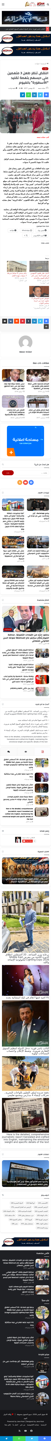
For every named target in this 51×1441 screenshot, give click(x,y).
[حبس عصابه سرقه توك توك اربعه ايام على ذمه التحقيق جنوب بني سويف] (13, 375)
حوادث (37, 64)
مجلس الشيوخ (16, 1219)
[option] (25, 870)
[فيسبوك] (46, 321)
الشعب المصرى (41, 1211)
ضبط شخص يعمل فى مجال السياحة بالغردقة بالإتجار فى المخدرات (38, 412)
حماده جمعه (41, 88)
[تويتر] (40, 321)
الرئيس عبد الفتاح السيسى (21, 1207)
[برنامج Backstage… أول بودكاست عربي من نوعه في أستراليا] (38, 505)
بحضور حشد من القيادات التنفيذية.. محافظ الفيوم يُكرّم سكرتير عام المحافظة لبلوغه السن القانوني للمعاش (26, 638)
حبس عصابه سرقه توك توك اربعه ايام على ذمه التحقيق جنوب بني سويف (14, 386)
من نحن (22, 1425)
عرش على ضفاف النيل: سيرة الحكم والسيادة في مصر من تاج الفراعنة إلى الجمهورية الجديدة (13, 554)
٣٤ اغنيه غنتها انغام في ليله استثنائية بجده (33, 720)
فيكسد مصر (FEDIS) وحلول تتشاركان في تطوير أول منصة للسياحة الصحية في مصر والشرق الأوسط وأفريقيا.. (13, 584)
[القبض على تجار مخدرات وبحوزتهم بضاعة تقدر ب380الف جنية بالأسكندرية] (13, 401)
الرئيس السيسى (41, 1207)
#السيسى (43, 1203)
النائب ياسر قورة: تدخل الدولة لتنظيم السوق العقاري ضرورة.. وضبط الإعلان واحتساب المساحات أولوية (19, 787)
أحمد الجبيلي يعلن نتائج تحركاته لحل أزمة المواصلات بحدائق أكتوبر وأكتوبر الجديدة (26, 880)
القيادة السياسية (24, 1211)
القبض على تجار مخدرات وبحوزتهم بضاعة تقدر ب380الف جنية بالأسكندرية (15, 412)
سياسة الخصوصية (33, 1425)
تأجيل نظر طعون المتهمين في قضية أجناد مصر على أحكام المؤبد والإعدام (39, 275)
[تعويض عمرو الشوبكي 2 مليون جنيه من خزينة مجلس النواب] (39, 291)
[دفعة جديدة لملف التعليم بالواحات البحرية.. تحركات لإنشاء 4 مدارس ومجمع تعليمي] (41, 800)
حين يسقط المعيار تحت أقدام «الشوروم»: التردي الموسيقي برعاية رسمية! (38, 553)
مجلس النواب (42, 1224)
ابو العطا (30, 1203)
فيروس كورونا (42, 1219)
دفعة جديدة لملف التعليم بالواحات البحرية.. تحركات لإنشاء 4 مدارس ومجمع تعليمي (18, 799)
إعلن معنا (8, 1425)
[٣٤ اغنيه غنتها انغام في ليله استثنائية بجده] (41, 777)
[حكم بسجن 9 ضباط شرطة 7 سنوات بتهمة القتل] (17, 266)
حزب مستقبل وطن (26, 1215)
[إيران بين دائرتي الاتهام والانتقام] (42, 691)
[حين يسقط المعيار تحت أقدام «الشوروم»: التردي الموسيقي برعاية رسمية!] (38, 542)
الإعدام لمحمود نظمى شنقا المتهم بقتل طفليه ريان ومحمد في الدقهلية (38, 386)
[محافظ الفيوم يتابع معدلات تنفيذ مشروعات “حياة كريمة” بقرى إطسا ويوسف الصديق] (42, 667)
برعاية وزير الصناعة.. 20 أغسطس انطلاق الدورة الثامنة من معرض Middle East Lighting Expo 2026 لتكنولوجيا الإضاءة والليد (26, 713)
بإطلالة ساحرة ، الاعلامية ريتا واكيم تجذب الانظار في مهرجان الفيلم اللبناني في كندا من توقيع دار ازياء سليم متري (18, 679)
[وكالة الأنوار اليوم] (35, 4)
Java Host (21, 1421)
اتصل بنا (15, 1425)
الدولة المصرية (17, 1203)
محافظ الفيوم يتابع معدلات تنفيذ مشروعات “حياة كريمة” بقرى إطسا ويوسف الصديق (21, 667)
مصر (15, 1224)
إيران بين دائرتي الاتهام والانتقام (22, 688)
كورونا (28, 1219)
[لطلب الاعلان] (25, 1242)
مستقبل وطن (27, 1224)
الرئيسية (44, 64)
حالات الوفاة (42, 1215)
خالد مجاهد (10, 1215)
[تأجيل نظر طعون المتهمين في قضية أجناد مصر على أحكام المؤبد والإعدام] (39, 266)
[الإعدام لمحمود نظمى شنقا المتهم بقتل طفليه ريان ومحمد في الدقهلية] (37, 375)
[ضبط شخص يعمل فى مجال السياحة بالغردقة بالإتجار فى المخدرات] (37, 401)
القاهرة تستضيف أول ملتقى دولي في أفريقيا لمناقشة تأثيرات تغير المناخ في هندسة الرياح (38, 584)
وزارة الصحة (42, 1228)
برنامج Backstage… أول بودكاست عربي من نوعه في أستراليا (38, 516)
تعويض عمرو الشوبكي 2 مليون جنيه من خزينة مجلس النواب (40, 300)
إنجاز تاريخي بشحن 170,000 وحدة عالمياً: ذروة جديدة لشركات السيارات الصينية (25, 1183)
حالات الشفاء (9, 1211)
